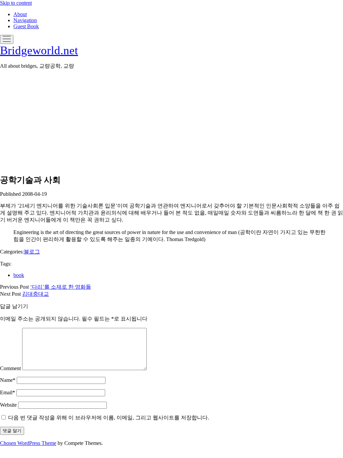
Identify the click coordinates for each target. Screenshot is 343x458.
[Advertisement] (171, 122)
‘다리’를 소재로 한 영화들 (60, 287)
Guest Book (26, 26)
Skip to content (16, 3)
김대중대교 (35, 294)
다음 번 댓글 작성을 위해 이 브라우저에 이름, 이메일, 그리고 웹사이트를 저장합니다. (108, 417)
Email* (7, 392)
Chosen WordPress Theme (28, 443)
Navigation (25, 20)
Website (8, 405)
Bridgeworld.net (39, 50)
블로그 (32, 251)
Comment (10, 368)
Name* (7, 380)
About (20, 14)
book (18, 275)
